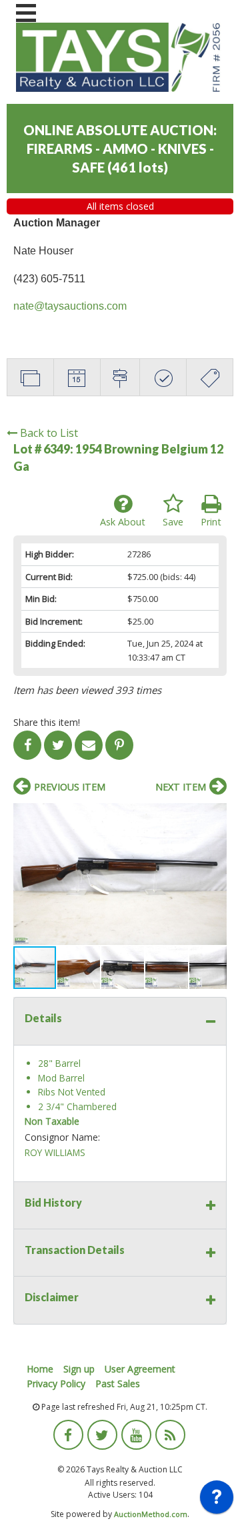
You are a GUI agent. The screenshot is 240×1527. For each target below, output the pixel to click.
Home (40, 1369)
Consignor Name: (62, 1137)
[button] (214, 815)
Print (211, 521)
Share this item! (46, 722)
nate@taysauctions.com (70, 306)
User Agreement (140, 1369)
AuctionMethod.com (150, 1514)
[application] (216, 1500)
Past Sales (117, 1383)
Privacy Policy (56, 1383)
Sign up (79, 1369)
